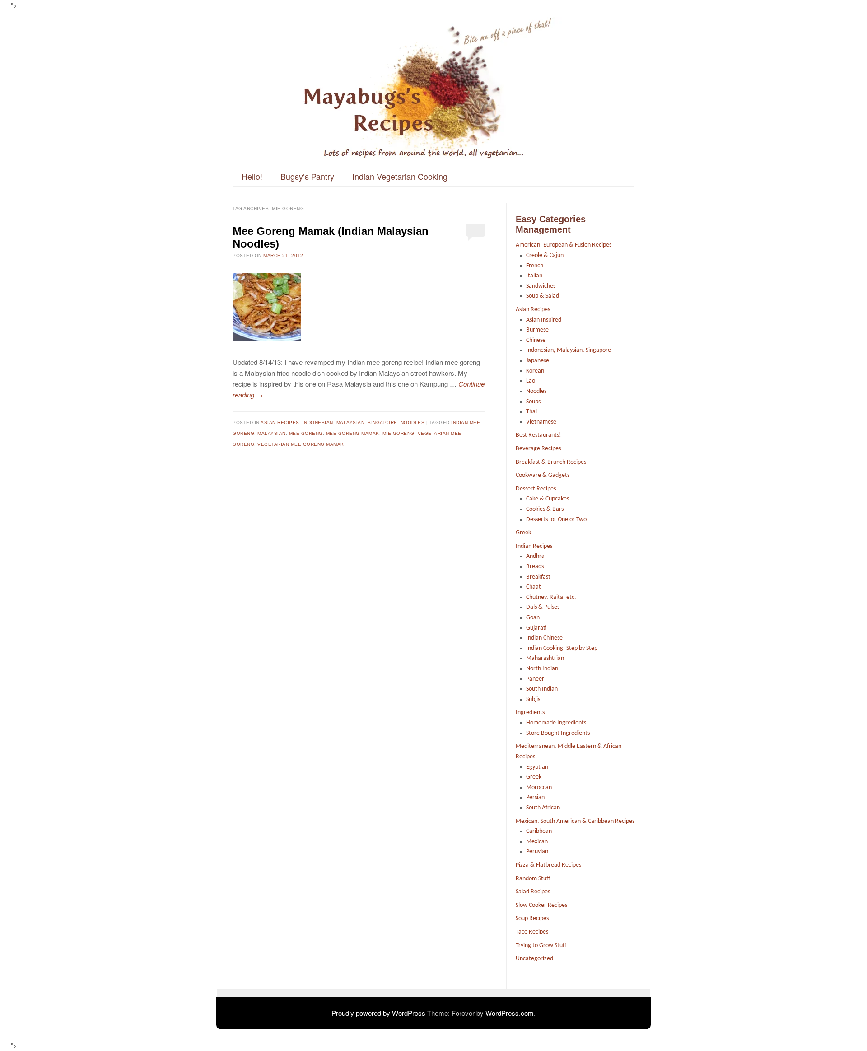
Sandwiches (540, 286)
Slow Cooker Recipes (541, 905)
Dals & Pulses (542, 607)
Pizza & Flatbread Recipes (548, 865)
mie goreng (398, 433)
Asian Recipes (280, 422)
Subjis (533, 699)
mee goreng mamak (352, 433)
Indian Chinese (544, 638)
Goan (533, 617)
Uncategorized (534, 958)
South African (543, 807)
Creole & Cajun (545, 255)
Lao (530, 381)
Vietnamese (541, 422)
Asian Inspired (543, 320)
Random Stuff (533, 878)
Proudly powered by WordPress (378, 1013)
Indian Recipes (534, 546)
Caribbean (539, 831)
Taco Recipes (532, 932)
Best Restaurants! (538, 435)
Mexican (537, 841)
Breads (535, 566)
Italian (534, 275)
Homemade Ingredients (556, 722)
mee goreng (306, 433)
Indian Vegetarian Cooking (399, 176)
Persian (535, 797)
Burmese (537, 330)
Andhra (535, 556)
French (534, 265)
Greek (523, 532)
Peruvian (537, 851)
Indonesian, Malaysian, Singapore (350, 422)
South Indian (542, 689)
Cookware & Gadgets (542, 475)
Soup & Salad (542, 296)
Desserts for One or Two (556, 519)
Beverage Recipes (538, 448)
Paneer (535, 679)
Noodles (413, 422)
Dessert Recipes (536, 489)
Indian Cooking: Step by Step (561, 648)
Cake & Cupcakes (547, 498)
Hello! (252, 176)
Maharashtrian (545, 658)
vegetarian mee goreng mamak (300, 444)
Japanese (537, 360)
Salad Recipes (533, 891)
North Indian (542, 668)
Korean (535, 371)
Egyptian (537, 767)
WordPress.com (509, 1013)
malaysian (271, 433)
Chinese (535, 340)
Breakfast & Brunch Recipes (551, 462)
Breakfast (538, 577)
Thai (531, 411)
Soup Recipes (532, 918)
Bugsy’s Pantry (307, 176)
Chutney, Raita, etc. (551, 597)
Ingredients (530, 712)
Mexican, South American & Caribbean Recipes (575, 821)
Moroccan (539, 787)
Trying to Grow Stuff (541, 945)
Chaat (533, 587)
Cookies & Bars (545, 509)
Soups (533, 401)
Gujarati (536, 628)
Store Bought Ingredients (558, 733)
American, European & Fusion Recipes (563, 245)
